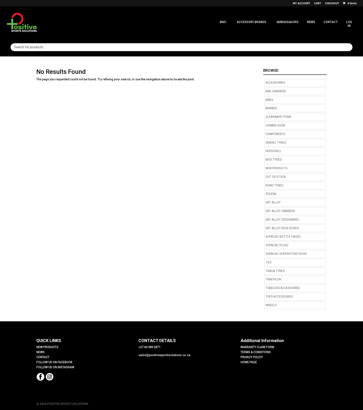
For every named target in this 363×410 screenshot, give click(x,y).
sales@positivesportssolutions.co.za (164, 355)
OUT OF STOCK (276, 176)
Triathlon (273, 279)
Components (275, 134)
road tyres (274, 185)
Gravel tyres (276, 142)
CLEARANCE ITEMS (278, 116)
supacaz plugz (277, 245)
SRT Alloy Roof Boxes (282, 228)
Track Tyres (275, 271)
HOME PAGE (249, 362)
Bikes (269, 100)
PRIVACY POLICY (252, 357)
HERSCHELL (273, 151)
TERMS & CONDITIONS (256, 352)
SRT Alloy (273, 202)
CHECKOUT (332, 3)
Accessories (275, 82)
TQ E (269, 262)
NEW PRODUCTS (277, 168)
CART (317, 3)
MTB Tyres (274, 159)
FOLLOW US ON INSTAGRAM (55, 367)
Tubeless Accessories (283, 288)
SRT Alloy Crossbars (282, 219)
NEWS (40, 352)
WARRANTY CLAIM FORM (257, 347)
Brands (271, 108)
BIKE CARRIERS (276, 91)
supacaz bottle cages (283, 236)
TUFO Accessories (279, 296)
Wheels (271, 305)
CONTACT (42, 357)
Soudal (271, 193)
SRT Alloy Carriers (280, 211)
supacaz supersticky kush (286, 253)
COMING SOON (275, 125)
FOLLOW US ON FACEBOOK (54, 362)
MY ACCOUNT (301, 3)
